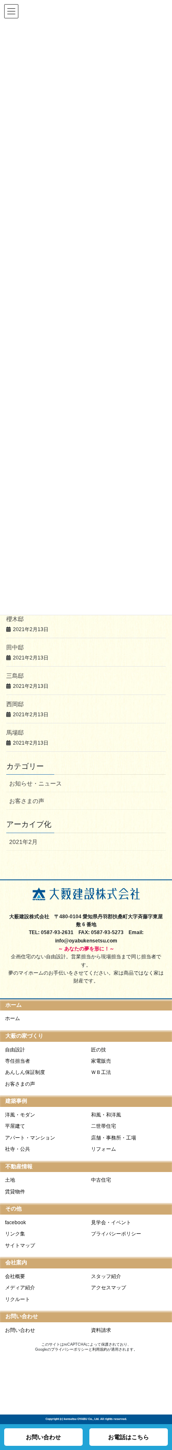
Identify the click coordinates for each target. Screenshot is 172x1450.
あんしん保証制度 (25, 1072)
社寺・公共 (17, 1149)
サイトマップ (20, 1245)
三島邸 (15, 675)
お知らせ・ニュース (35, 783)
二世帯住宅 (103, 1126)
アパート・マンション (30, 1138)
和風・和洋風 (106, 1115)
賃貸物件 (15, 1192)
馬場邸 (15, 732)
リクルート (17, 1299)
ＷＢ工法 (101, 1072)
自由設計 (15, 1050)
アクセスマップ (108, 1288)
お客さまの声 (26, 801)
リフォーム (103, 1149)
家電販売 (101, 1061)
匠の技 (98, 1050)
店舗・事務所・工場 (113, 1138)
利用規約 (99, 1349)
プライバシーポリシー (116, 1234)
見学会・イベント (111, 1222)
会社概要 (15, 1276)
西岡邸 (15, 704)
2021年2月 (23, 842)
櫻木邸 (15, 619)
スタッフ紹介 (106, 1276)
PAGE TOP (162, 1416)
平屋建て (15, 1126)
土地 (10, 1180)
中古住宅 (101, 1180)
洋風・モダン (20, 1115)
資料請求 (101, 1330)
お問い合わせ (20, 1330)
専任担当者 (17, 1061)
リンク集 (15, 1234)
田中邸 (15, 647)
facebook (15, 1222)
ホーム (12, 1018)
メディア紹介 (20, 1288)
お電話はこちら (128, 1437)
